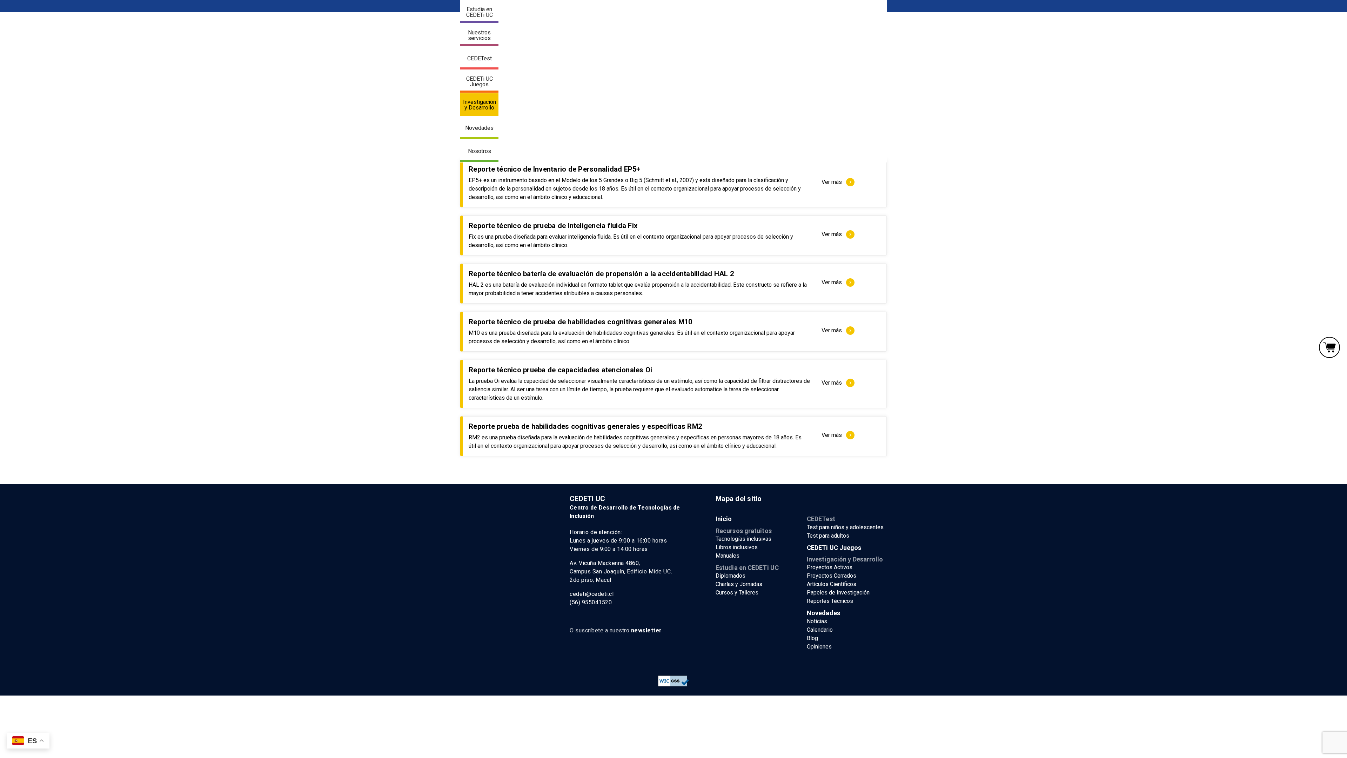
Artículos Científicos (831, 584)
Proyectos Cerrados (831, 575)
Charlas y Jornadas (739, 584)
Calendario (820, 629)
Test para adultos (828, 535)
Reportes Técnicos (830, 601)
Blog (812, 638)
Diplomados (730, 575)
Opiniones (819, 646)
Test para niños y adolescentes (845, 527)
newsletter (646, 630)
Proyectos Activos (829, 567)
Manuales (727, 555)
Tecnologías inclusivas (743, 539)
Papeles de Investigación (838, 592)
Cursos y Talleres (737, 592)
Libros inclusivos (737, 547)
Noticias (817, 621)
